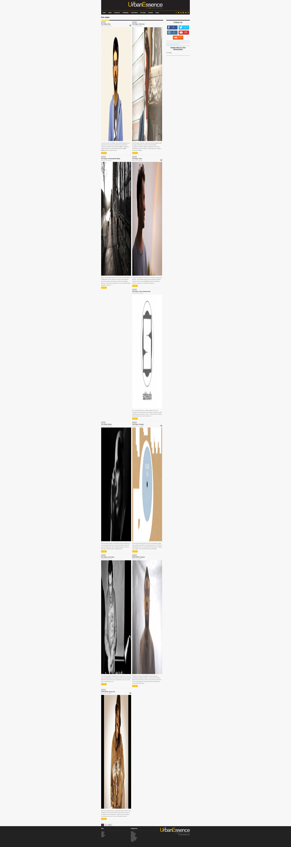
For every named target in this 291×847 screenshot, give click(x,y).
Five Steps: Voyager (138, 424)
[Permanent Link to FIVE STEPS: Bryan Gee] (116, 752)
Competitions (134, 837)
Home (104, 12)
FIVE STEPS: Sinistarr (138, 557)
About (102, 833)
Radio (157, 12)
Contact (103, 835)
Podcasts (117, 12)
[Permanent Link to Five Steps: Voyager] (147, 484)
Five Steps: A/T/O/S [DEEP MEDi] (110, 158)
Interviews (134, 12)
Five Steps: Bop (105, 24)
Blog (102, 834)
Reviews (150, 12)
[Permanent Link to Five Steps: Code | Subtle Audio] (147, 351)
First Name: (169, 52)
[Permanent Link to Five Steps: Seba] (147, 219)
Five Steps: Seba (137, 158)
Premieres (125, 12)
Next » (110, 824)
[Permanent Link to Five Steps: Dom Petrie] (116, 617)
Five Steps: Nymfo (106, 424)
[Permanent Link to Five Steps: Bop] (116, 84)
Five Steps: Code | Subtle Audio (141, 291)
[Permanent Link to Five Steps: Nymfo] (116, 484)
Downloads (133, 838)
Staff (102, 836)
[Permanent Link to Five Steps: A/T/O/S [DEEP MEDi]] (116, 219)
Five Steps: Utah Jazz (138, 24)
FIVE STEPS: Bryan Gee (108, 691)
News (110, 12)
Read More (104, 287)
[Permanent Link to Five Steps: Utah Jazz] (147, 84)
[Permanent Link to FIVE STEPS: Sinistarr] (147, 617)
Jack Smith (110, 25)
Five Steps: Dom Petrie (107, 557)
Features (143, 12)
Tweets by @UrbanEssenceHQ (172, 44)
